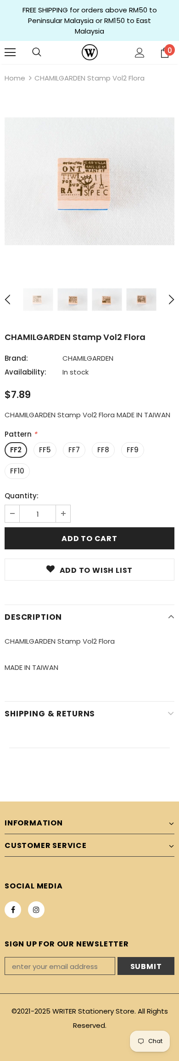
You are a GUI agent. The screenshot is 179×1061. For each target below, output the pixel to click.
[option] (89, 181)
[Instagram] (36, 909)
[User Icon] (140, 53)
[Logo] (90, 52)
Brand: (16, 358)
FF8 (103, 450)
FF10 (17, 471)
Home (15, 78)
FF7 (74, 450)
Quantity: (22, 496)
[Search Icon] (36, 52)
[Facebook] (13, 909)
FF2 (16, 450)
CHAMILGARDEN (87, 358)
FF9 (133, 450)
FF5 (45, 450)
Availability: (25, 372)
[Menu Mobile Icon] (10, 52)
